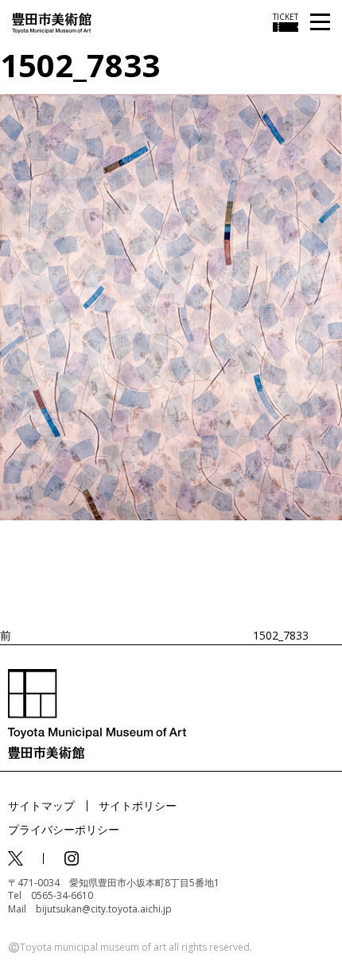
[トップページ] (51, 22)
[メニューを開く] (320, 23)
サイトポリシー (138, 805)
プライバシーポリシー (63, 829)
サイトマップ (41, 805)
